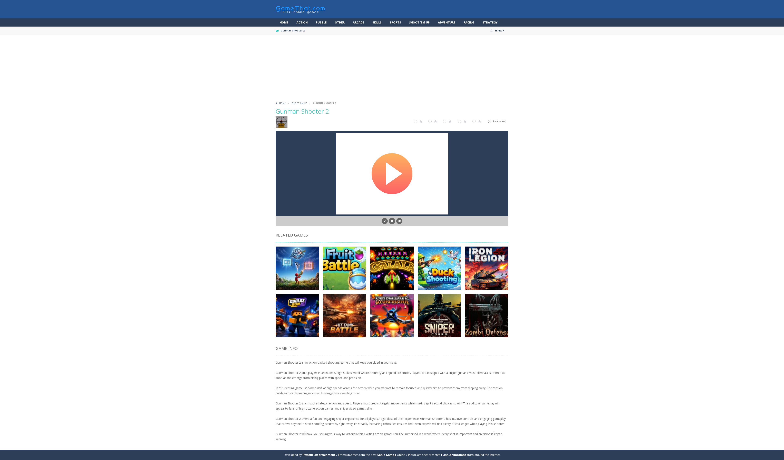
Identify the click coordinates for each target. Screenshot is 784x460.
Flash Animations (453, 455)
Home (284, 22)
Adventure (446, 22)
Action (302, 22)
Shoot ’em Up (419, 22)
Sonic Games (386, 455)
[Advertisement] (392, 69)
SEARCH (499, 30)
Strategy (489, 22)
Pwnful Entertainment (319, 455)
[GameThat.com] (301, 9)
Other (340, 22)
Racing (468, 22)
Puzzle (321, 22)
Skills (377, 22)
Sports (395, 22)
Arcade (358, 22)
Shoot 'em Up (299, 103)
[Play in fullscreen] (392, 221)
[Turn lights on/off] (385, 221)
